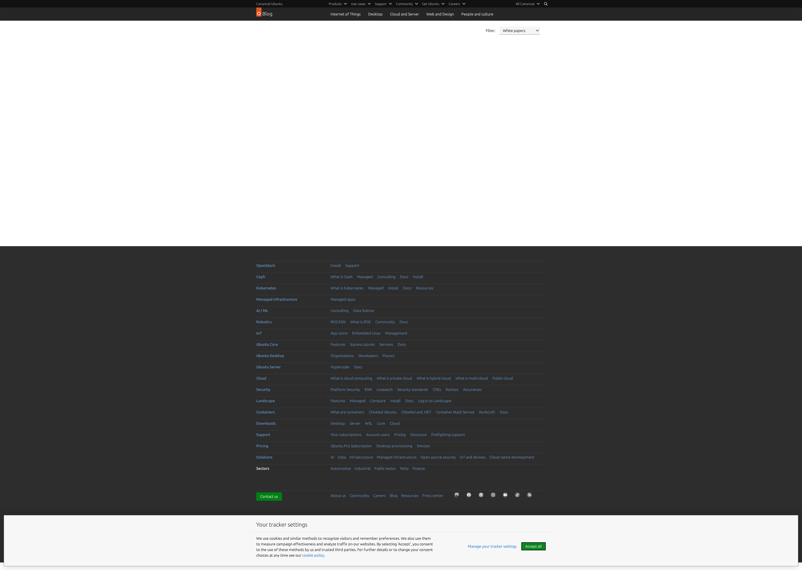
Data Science (363, 310)
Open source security (438, 457)
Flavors (389, 355)
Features (338, 344)
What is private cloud (394, 378)
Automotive (341, 468)
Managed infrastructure (276, 299)
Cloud (261, 378)
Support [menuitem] (381, 4)
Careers (379, 495)
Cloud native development (511, 457)
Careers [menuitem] (454, 4)
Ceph (260, 277)
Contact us (269, 496)
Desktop (375, 14)
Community (385, 322)
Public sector (385, 468)
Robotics (264, 322)
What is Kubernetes (347, 288)
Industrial (363, 468)
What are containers (347, 412)
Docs (404, 277)
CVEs (437, 389)
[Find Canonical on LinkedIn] (482, 496)
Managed (365, 277)
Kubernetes (266, 288)
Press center (432, 495)
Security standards (412, 389)
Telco (404, 468)
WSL (368, 423)
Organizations (342, 355)
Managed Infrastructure (397, 457)
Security (263, 389)
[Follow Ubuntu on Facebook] (470, 496)
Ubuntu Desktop (270, 355)
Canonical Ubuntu (269, 4)
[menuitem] (528, 4)
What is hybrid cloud (434, 378)
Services (386, 344)
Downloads (266, 423)
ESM (368, 389)
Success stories (362, 344)
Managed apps (343, 299)
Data (342, 457)
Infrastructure (361, 457)
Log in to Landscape (434, 401)
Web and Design (440, 14)
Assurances (472, 389)
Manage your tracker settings (492, 546)
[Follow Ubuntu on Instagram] (494, 496)
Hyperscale (340, 367)
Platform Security (345, 389)
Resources (424, 288)
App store (339, 333)
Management (396, 333)
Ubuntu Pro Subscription (351, 446)
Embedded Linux (366, 333)
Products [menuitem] (335, 4)
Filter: (490, 30)
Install (336, 265)
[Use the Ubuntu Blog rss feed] (530, 496)
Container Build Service (455, 412)
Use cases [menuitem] (358, 4)
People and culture (477, 14)
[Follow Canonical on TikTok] (518, 496)
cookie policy (313, 555)
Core (381, 423)
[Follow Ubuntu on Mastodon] (458, 496)
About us (338, 495)
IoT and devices (473, 457)
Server (355, 423)
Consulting (386, 277)
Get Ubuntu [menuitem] (430, 4)
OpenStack (265, 265)
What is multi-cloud (472, 378)
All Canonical (525, 4)
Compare (378, 401)
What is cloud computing (351, 378)
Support (352, 265)
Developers (368, 355)
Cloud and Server (404, 14)
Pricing (400, 434)
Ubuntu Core (267, 344)
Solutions (264, 457)
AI (332, 457)
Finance (418, 468)
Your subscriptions (346, 434)
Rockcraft (487, 412)
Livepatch (385, 389)
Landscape (265, 401)
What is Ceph (342, 277)
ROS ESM (338, 322)
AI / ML (262, 310)
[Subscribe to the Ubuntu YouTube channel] (506, 496)
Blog (393, 495)
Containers (265, 412)
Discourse (418, 434)
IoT (259, 333)
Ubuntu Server (268, 367)
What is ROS (360, 322)
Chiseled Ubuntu (383, 412)
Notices (452, 389)
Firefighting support (448, 434)
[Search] (545, 4)
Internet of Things (346, 14)
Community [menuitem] (404, 4)
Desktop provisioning (394, 446)
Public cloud (502, 378)
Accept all (533, 546)
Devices (423, 446)
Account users (378, 434)
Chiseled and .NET (416, 412)
